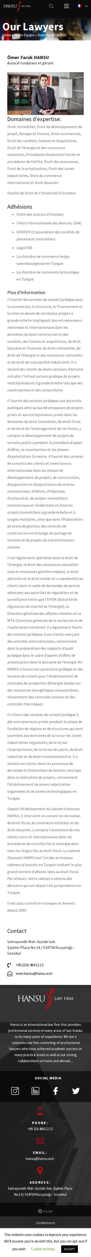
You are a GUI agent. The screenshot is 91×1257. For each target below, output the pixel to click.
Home (6, 35)
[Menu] (66, 6)
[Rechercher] (51, 6)
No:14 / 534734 (24, 1194)
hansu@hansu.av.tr (40, 1158)
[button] (45, 1223)
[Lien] (17, 6)
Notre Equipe (24, 35)
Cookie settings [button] (43, 1249)
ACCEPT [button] (69, 1249)
